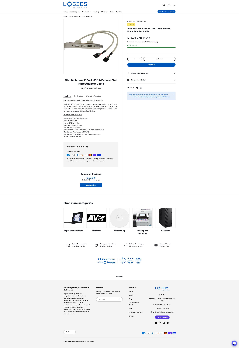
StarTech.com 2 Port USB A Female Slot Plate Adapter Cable (82, 16)
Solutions (85, 12)
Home (65, 12)
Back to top (119, 276)
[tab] (67, 96)
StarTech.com (131, 21)
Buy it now (151, 65)
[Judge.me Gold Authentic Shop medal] (131, 260)
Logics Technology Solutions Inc (75, 341)
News (111, 12)
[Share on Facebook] (137, 88)
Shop (103, 12)
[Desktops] (165, 218)
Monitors (96, 231)
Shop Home (66, 16)
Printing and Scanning (142, 232)
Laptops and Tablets (73, 231)
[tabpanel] (90, 119)
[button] (174, 5)
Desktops (165, 231)
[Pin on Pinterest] (141, 88)
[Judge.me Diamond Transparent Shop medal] (123, 260)
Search (131, 295)
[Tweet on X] (133, 88)
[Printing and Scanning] (142, 218)
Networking (119, 231)
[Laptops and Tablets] (73, 218)
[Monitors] (96, 218)
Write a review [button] (91, 185)
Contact (118, 12)
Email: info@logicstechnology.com (162, 312)
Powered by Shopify (89, 341)
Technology (74, 12)
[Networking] (119, 218)
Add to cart (159, 59)
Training (96, 12)
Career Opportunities (135, 312)
